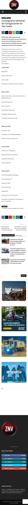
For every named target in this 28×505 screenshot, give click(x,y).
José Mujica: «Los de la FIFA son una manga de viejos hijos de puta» (20, 228)
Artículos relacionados (8, 235)
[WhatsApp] (13, 32)
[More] (24, 32)
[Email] (21, 32)
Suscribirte (22, 468)
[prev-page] (3, 267)
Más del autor (19, 235)
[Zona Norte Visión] (14, 5)
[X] (6, 32)
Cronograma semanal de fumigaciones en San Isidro (13, 208)
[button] (2, 12)
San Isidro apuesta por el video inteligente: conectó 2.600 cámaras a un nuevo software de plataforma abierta (18, 252)
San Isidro (7, 15)
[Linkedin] (17, 32)
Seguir (23, 458)
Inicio (3, 15)
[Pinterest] (10, 32)
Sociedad (8, 18)
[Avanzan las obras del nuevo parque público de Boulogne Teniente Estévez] (5, 241)
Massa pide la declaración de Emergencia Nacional (7, 228)
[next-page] (5, 267)
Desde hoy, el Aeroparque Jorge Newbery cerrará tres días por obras (17, 261)
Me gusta (23, 455)
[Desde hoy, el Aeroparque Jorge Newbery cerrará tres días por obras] (5, 261)
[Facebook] (3, 32)
